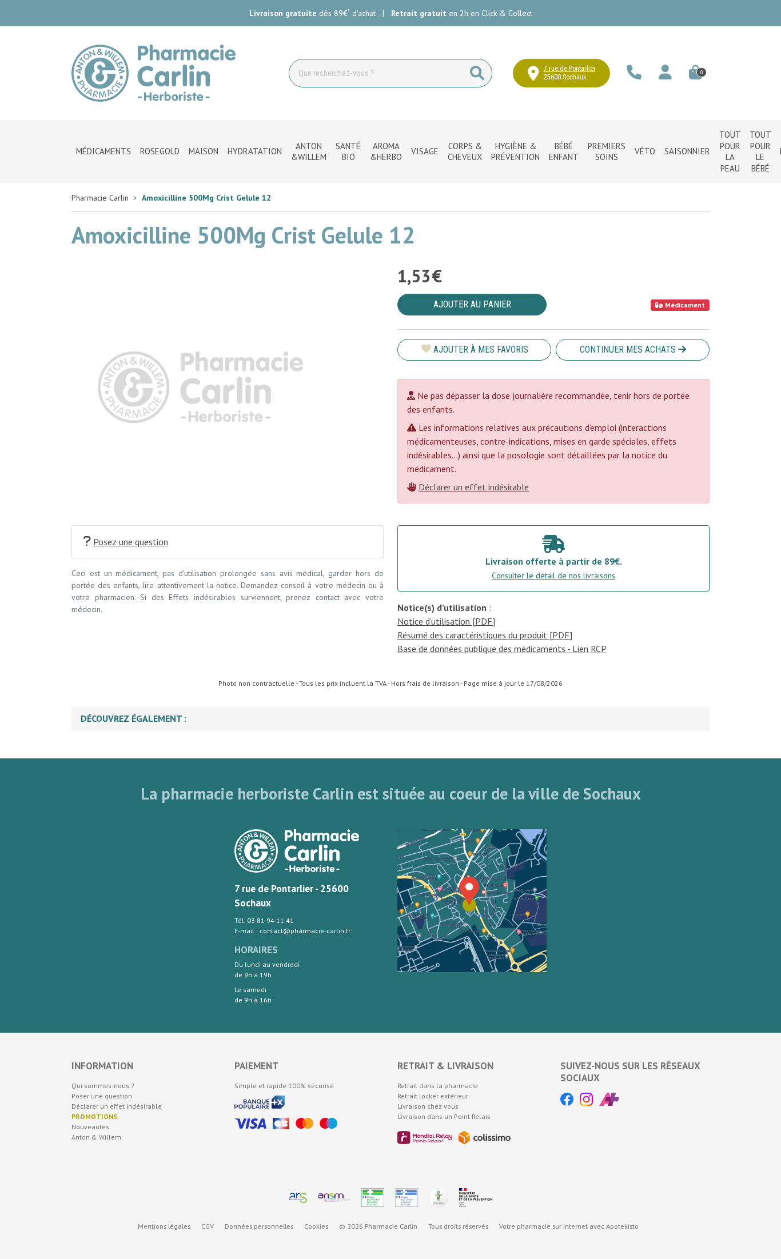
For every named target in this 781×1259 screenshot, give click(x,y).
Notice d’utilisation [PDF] (446, 621)
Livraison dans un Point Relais (444, 1116)
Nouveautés (90, 1126)
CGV (207, 1226)
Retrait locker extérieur (432, 1096)
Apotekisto (569, 1226)
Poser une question (101, 1096)
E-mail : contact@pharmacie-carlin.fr (292, 930)
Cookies (316, 1226)
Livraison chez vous (428, 1106)
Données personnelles (259, 1226)
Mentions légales (164, 1226)
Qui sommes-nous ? (102, 1085)
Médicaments (103, 151)
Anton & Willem (96, 1137)
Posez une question (130, 541)
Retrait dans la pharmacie (437, 1085)
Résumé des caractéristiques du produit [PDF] (484, 635)
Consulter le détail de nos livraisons (553, 575)
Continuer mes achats (629, 349)
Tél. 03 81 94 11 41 (264, 920)
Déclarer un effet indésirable (474, 487)
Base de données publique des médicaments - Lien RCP (502, 648)
